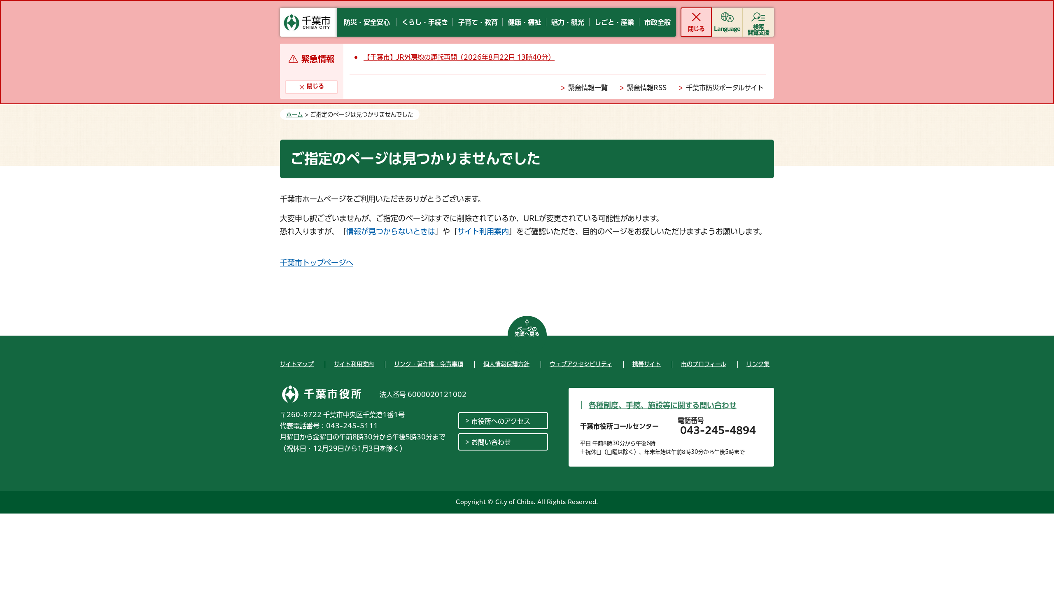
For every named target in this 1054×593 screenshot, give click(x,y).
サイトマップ (297, 364)
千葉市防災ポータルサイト (725, 87)
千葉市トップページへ (316, 262)
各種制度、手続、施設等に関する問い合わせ (663, 405)
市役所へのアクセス (500, 421)
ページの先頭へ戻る (527, 331)
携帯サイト (646, 364)
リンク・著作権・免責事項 (428, 364)
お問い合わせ (491, 442)
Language (727, 29)
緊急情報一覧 (588, 87)
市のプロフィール (703, 364)
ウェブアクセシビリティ (581, 364)
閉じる (696, 29)
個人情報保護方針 (506, 364)
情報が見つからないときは (390, 231)
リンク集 (758, 364)
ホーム (294, 114)
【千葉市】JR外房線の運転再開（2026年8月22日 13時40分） (459, 57)
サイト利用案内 (483, 231)
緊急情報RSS (647, 87)
